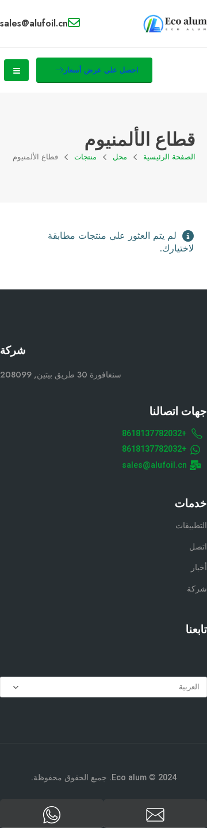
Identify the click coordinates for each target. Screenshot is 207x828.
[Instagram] (142, 653)
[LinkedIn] (115, 653)
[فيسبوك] (196, 653)
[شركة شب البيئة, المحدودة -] (175, 23)
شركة (197, 589)
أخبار (199, 568)
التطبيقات (191, 526)
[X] (169, 653)
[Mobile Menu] (16, 70)
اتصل (198, 547)
